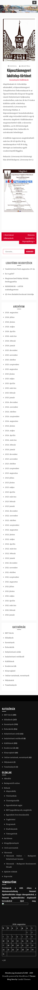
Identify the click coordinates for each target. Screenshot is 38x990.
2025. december (11, 350)
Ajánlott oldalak (10, 872)
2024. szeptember (12, 416)
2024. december (11, 402)
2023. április (10, 492)
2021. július (9, 587)
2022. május (10, 539)
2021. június (10, 591)
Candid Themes (24, 979)
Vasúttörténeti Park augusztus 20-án (20, 269)
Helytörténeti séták (13, 652)
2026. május (10, 327)
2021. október (10, 572)
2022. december (11, 511)
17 (3, 945)
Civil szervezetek (11, 848)
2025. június (10, 374)
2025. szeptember (12, 364)
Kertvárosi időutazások (9, 236)
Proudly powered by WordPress (15, 976)
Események (14, 80)
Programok (10, 824)
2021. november (11, 568)
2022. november (11, 516)
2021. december (11, 563)
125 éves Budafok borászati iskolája (19, 294)
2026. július (9, 317)
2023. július (9, 478)
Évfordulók (9, 647)
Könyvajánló (10, 671)
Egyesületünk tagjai (14, 805)
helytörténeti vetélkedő (14, 657)
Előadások (9, 638)
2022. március (11, 549)
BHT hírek (9, 633)
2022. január (10, 558)
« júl (4, 960)
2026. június (10, 322)
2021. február (10, 610)
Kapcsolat (8, 876)
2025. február (10, 393)
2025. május (9, 379)
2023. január (10, 506)
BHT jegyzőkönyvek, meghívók (19, 810)
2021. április (10, 601)
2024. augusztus (11, 421)
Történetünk (11, 796)
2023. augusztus (11, 473)
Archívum (8, 838)
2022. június (10, 535)
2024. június (10, 426)
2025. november (11, 355)
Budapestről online (12, 783)
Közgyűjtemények (11, 843)
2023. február (10, 501)
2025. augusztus (11, 369)
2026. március (11, 336)
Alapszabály (11, 791)
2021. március (10, 605)
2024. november (11, 407)
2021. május (9, 596)
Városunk (8, 853)
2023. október (10, 464)
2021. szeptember (12, 577)
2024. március (11, 440)
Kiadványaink (11, 829)
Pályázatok (9, 680)
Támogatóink (11, 834)
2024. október (10, 412)
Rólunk (7, 788)
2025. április (10, 383)
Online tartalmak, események (17, 676)
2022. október (10, 520)
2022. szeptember (12, 525)
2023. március (10, 497)
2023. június (10, 483)
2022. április (10, 544)
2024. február (10, 445)
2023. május (9, 487)
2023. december (11, 454)
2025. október (10, 360)
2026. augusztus (11, 313)
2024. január (10, 450)
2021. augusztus (11, 582)
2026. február (10, 341)
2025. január (10, 398)
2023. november (11, 459)
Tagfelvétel (10, 820)
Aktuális (7, 779)
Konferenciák (10, 666)
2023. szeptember (12, 468)
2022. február (10, 553)
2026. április (10, 331)
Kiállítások (24, 80)
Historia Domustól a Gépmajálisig (28, 238)
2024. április (10, 435)
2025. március (10, 388)
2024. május (10, 431)
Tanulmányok (11, 685)
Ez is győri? (9, 274)
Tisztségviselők (12, 801)
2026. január (10, 346)
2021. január (10, 615)
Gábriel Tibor (25, 66)
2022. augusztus (11, 530)
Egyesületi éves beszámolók (17, 815)
